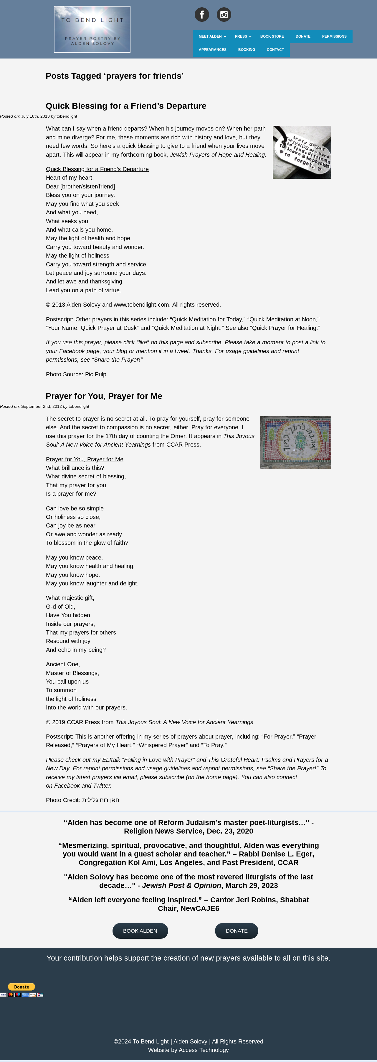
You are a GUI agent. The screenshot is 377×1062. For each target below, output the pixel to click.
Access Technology (204, 1050)
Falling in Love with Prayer (158, 760)
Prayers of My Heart (104, 745)
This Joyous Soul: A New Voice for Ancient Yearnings (184, 722)
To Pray (213, 745)
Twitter (101, 785)
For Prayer (277, 736)
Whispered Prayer (162, 745)
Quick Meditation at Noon (282, 319)
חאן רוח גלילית (100, 800)
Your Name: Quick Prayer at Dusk (92, 328)
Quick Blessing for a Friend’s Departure (126, 106)
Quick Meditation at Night (187, 328)
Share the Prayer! (293, 768)
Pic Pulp (95, 374)
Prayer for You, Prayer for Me (104, 396)
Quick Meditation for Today (207, 319)
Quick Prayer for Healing (284, 328)
